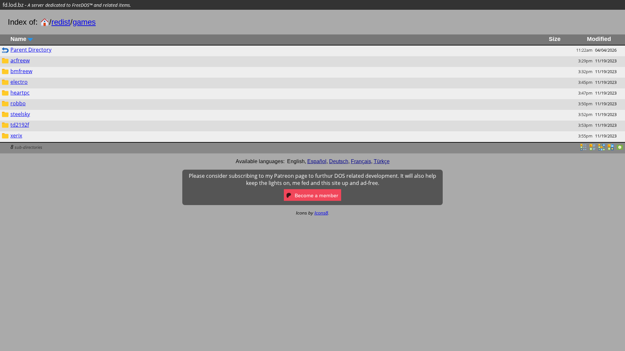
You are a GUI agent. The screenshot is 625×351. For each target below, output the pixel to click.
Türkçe (382, 161)
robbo (18, 103)
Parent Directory (30, 49)
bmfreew (21, 71)
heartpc (20, 92)
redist (60, 22)
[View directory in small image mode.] (601, 149)
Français (361, 161)
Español (316, 161)
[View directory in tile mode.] (592, 149)
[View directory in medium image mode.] (611, 149)
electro (19, 81)
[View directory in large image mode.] (620, 149)
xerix (16, 135)
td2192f (19, 124)
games (84, 22)
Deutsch (338, 161)
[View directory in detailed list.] (583, 149)
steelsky (20, 114)
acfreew (20, 60)
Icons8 (321, 212)
